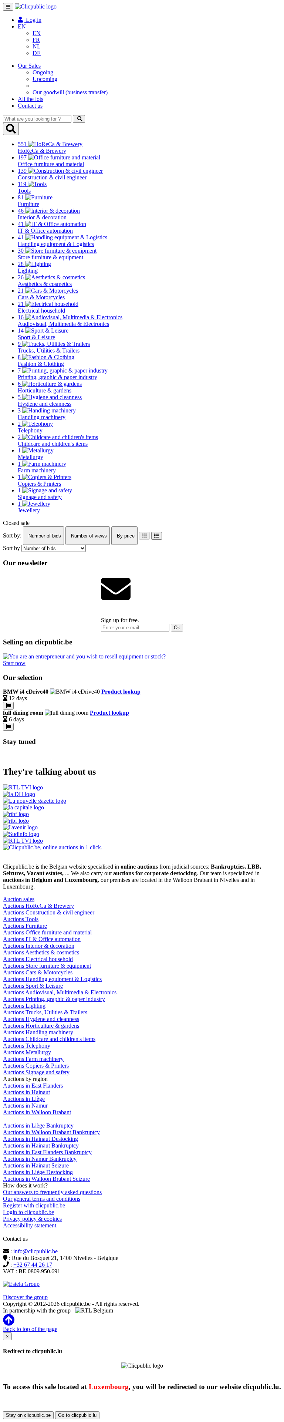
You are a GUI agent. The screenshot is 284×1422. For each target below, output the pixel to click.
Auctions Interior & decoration (38, 946)
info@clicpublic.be (35, 1251)
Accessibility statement (29, 1225)
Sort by (11, 548)
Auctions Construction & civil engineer (48, 912)
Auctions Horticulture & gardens (41, 1025)
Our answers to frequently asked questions (52, 1192)
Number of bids (44, 536)
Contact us (30, 105)
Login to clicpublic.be (28, 1212)
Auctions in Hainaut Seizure (36, 1165)
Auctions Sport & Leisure (33, 986)
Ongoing (43, 72)
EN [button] (22, 26)
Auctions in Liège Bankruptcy (38, 1125)
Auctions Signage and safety (36, 1072)
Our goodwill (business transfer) (70, 92)
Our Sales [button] (29, 66)
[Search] (79, 119)
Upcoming (45, 79)
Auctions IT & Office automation (42, 939)
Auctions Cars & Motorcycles (37, 972)
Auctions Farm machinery (33, 1059)
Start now (14, 663)
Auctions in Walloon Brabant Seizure (46, 1179)
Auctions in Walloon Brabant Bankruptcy (51, 1132)
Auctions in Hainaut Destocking (40, 1139)
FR (36, 40)
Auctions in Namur (25, 1105)
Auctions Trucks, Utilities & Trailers (45, 1012)
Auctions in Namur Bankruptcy (40, 1159)
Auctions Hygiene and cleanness (41, 1019)
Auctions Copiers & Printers (36, 1065)
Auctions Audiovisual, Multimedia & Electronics (59, 992)
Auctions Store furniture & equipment (47, 966)
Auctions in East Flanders (33, 1085)
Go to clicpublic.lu (77, 1415)
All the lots (30, 99)
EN (37, 33)
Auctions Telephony (26, 1045)
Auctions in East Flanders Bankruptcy (47, 1152)
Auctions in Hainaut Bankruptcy (41, 1145)
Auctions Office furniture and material (47, 932)
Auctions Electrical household (38, 959)
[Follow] (8, 706)
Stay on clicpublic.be (28, 1415)
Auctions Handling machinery (38, 1032)
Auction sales (18, 899)
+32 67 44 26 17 (32, 1264)
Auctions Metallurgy (27, 1052)
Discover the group (25, 1297)
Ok (177, 627)
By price (125, 536)
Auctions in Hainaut (26, 1092)
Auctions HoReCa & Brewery (38, 906)
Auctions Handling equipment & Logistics (52, 979)
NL (37, 46)
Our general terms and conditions (41, 1199)
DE (37, 53)
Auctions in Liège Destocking (38, 1172)
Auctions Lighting (24, 1006)
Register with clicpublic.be (34, 1205)
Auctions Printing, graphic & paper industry (54, 999)
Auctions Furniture (25, 926)
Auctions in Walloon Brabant (37, 1112)
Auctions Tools (20, 919)
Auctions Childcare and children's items (49, 1039)
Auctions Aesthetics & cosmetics (41, 952)
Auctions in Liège (24, 1099)
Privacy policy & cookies (32, 1219)
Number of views (88, 536)
